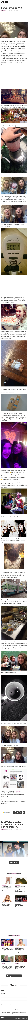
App (24, 812)
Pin (20, 812)
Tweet (17, 812)
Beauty (3, 993)
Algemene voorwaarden (21, 1012)
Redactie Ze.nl (19, 829)
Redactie (4, 1012)
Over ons (8, 1012)
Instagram (17, 791)
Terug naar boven (13, 976)
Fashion (3, 996)
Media (3, 10)
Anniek (17, 10)
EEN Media (24, 1018)
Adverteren (13, 1012)
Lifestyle (3, 1002)
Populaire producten (6, 1005)
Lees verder (14, 862)
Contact (14, 1013)
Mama (2, 990)
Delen (14, 812)
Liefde (2, 999)
